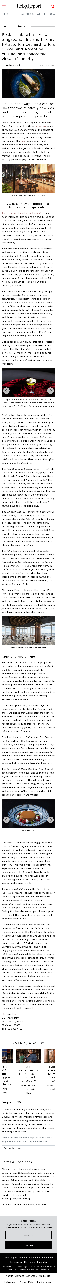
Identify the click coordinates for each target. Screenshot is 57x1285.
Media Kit (44, 1275)
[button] (5, 6)
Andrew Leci (13, 65)
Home (6, 26)
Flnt (4, 1014)
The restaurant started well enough (22, 213)
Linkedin (42, 1262)
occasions (40, 126)
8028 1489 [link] (16, 1028)
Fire (14, 1014)
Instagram (16, 1262)
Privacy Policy (27, 1282)
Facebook (29, 1262)
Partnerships (44, 1282)
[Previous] (6, 390)
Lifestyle (8, 14)
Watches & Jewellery (34, 14)
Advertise (31, 1275)
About (9, 1275)
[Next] (50, 390)
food (23, 141)
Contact (19, 1275)
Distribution (10, 1282)
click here (40, 1204)
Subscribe (28, 1245)
